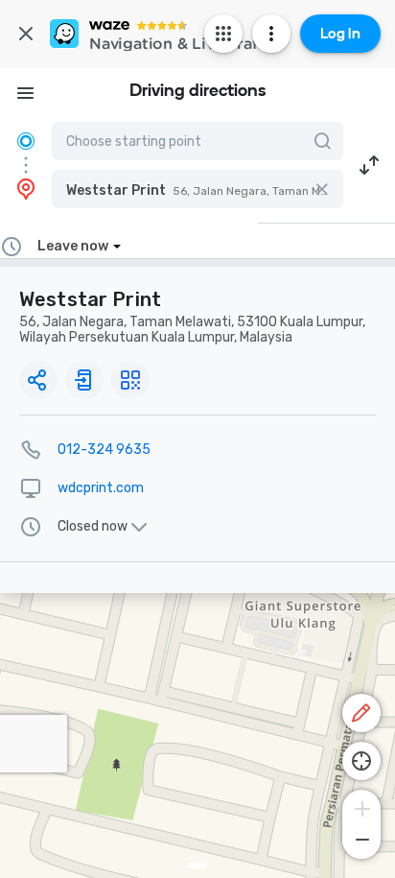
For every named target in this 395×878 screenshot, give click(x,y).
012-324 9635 (104, 449)
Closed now (93, 526)
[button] (197, 189)
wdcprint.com (101, 488)
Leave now (72, 246)
